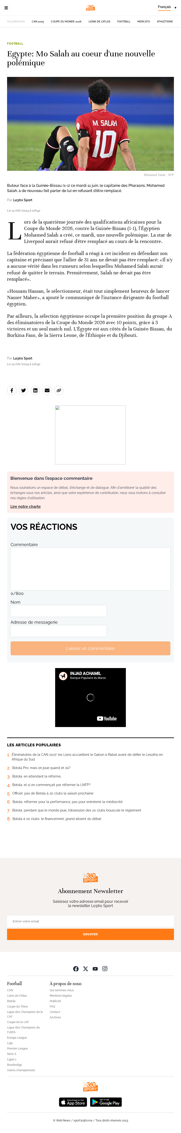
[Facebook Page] (76, 968)
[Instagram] (105, 968)
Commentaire (24, 544)
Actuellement (16, 21)
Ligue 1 (11, 1059)
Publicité (55, 1001)
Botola (11, 1001)
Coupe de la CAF (18, 1022)
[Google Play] (106, 1102)
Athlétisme (165, 21)
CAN (10, 990)
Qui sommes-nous (62, 990)
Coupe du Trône (17, 1006)
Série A (11, 1054)
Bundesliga (14, 1064)
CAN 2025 (38, 21)
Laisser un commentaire (90, 648)
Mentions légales (61, 995)
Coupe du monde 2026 (66, 21)
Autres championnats (21, 1070)
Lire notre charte (25, 506)
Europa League (17, 1037)
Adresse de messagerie (34, 622)
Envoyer (90, 934)
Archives (55, 1017)
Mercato (143, 21)
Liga (10, 1043)
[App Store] (73, 1102)
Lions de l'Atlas (99, 21)
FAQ (52, 1006)
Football (123, 21)
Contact (55, 1012)
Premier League (17, 1048)
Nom (16, 602)
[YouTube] (95, 968)
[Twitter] (85, 968)
